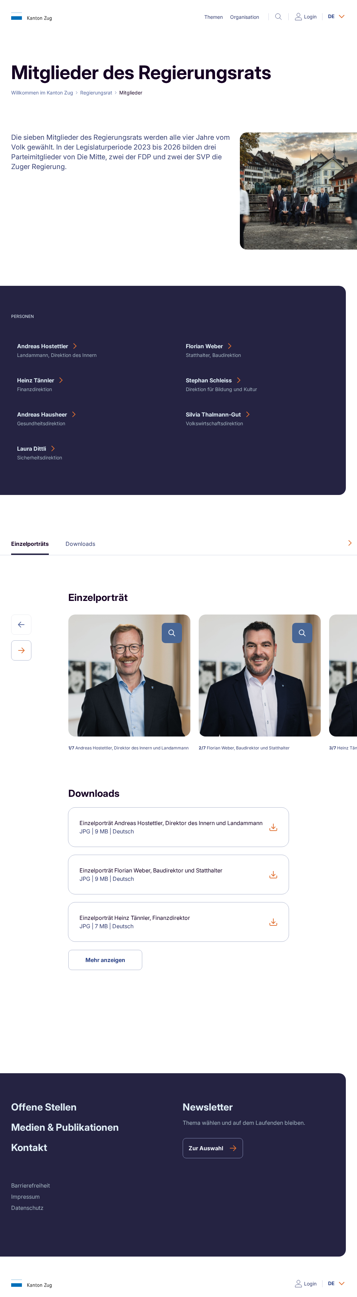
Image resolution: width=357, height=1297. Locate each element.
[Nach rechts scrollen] (350, 543)
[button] (213, 17)
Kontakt (29, 1147)
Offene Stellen (44, 1107)
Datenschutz (27, 1207)
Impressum (25, 1196)
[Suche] (278, 17)
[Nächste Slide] (21, 650)
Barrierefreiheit (30, 1185)
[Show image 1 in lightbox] (302, 633)
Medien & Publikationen (65, 1127)
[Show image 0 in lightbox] (172, 633)
